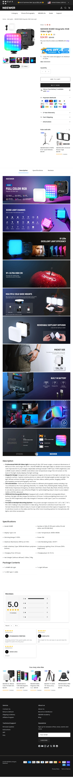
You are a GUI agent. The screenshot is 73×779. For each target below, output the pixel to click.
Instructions (6, 730)
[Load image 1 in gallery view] (19, 38)
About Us (41, 709)
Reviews (51, 170)
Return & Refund (8, 712)
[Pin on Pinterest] (49, 24)
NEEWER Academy (44, 715)
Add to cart (55, 79)
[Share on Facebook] (47, 24)
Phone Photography (28, 13)
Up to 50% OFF (37, 2)
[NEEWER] (9, 8)
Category (14, 13)
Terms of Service (65, 769)
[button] (35, 599)
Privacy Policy (55, 769)
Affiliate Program (8, 717)
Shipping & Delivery (9, 715)
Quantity (43, 68)
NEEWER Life (42, 13)
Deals (51, 13)
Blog (39, 717)
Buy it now (55, 85)
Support (59, 13)
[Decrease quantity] (42, 71)
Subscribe (44, 740)
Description (23, 170)
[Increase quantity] (49, 71)
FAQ (4, 735)
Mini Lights (10, 19)
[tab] (15, 66)
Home (4, 19)
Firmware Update (8, 727)
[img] (46, 35)
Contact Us (6, 709)
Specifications (38, 170)
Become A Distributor (45, 712)
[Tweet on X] (45, 24)
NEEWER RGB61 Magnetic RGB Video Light (26, 19)
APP (4, 732)
